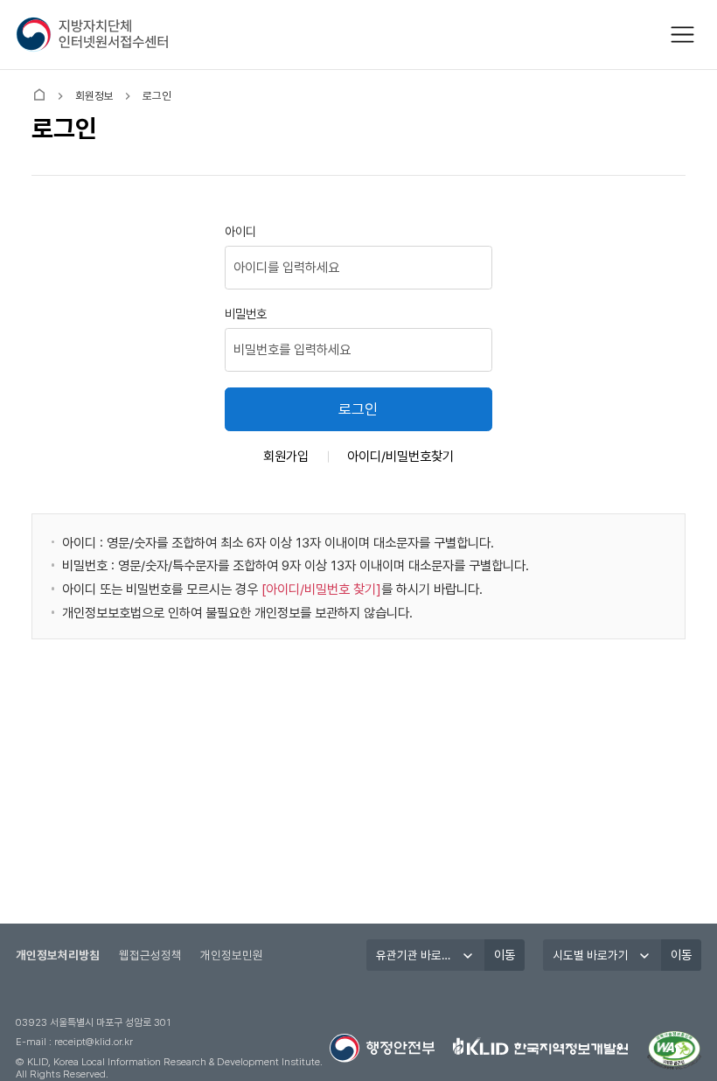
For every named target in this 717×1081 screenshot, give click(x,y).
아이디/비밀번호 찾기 (321, 589)
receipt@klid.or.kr (93, 1042)
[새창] (674, 1050)
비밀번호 (246, 313)
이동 (504, 954)
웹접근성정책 (150, 955)
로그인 (358, 409)
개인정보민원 (231, 955)
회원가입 (286, 456)
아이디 (240, 231)
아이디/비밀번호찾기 (400, 456)
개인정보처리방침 (58, 955)
